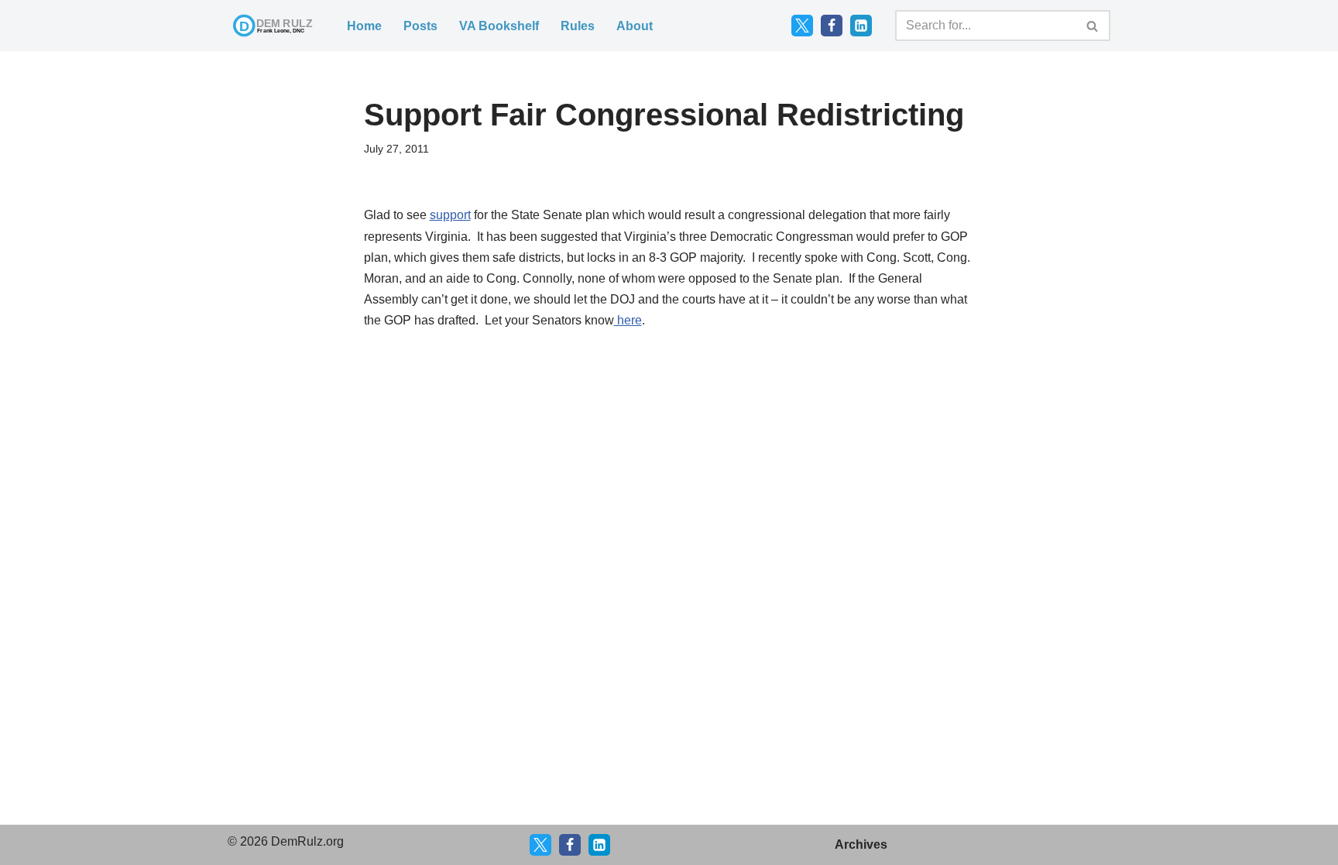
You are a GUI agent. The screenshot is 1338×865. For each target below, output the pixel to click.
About (634, 26)
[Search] (1093, 25)
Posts (420, 26)
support (450, 214)
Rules (578, 26)
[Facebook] (831, 25)
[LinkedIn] (861, 25)
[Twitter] (802, 25)
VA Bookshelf (499, 26)
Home (364, 26)
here (628, 320)
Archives (861, 844)
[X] (540, 845)
